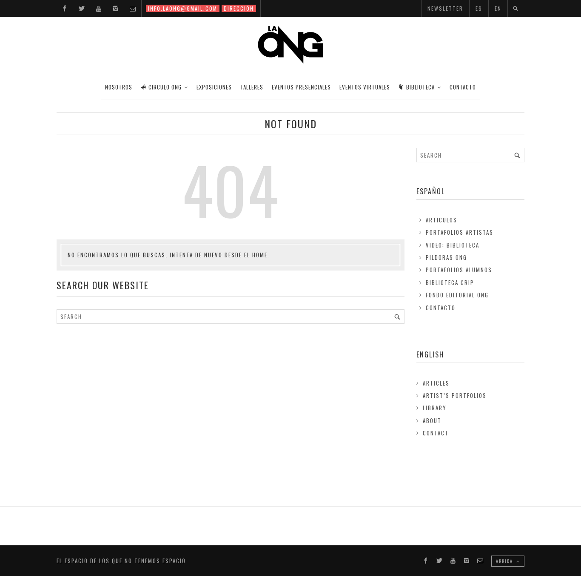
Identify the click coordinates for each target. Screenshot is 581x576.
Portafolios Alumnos (459, 269)
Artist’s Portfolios (455, 395)
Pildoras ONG (446, 257)
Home (260, 255)
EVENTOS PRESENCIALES (301, 87)
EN (498, 8)
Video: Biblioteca (452, 245)
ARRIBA (505, 561)
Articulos (441, 220)
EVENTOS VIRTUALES (364, 87)
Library (435, 407)
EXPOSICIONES (214, 87)
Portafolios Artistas (459, 232)
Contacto (441, 307)
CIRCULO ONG (165, 87)
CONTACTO (463, 87)
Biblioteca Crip (450, 282)
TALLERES (251, 87)
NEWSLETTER (445, 8)
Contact (436, 433)
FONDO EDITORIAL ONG (457, 295)
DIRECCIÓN (239, 8)
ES (479, 8)
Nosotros (118, 87)
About (432, 420)
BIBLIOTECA (420, 87)
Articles (436, 383)
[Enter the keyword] (397, 316)
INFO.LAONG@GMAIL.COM (182, 8)
